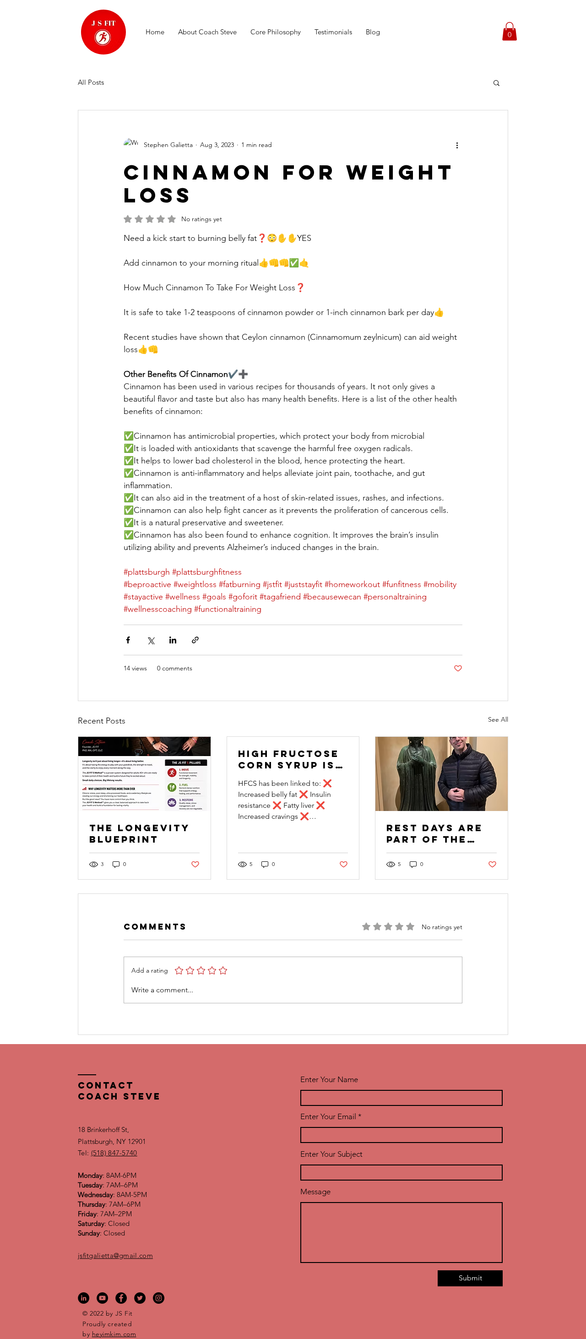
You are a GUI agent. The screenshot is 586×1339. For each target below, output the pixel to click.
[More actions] (456, 145)
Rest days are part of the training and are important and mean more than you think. (439, 833)
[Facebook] (121, 1298)
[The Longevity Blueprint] (144, 774)
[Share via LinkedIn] (172, 640)
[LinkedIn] (83, 1298)
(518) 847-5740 (114, 1152)
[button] (509, 31)
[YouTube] (102, 1298)
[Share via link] (195, 640)
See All (498, 719)
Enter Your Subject (331, 1154)
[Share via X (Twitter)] (150, 640)
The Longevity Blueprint (139, 833)
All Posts (91, 82)
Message (315, 1192)
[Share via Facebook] (128, 640)
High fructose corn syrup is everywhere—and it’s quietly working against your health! (288, 759)
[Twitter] (140, 1298)
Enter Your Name (329, 1079)
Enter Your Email (328, 1117)
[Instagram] (158, 1298)
